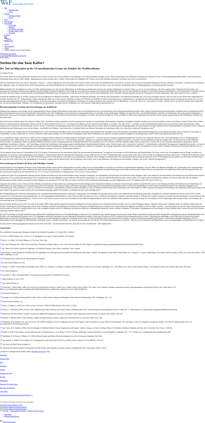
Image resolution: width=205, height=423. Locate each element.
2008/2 (6, 48)
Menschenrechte (20, 56)
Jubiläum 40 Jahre (6, 373)
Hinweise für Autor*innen (9, 384)
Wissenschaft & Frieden (18, 411)
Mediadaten (4, 381)
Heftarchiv (3, 355)
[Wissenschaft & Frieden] (17, 4)
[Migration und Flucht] (8, 54)
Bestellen (3, 366)
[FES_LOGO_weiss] (11, 405)
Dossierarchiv (4, 359)
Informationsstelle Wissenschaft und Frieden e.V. (16, 395)
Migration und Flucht (38, 351)
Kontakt (2, 377)
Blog (1, 362)
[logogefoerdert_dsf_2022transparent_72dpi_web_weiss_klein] (13, 407)
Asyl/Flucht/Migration (7, 56)
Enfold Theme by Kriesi (35, 411)
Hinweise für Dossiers (7, 388)
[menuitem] (104, 10)
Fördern (2, 370)
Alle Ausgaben (9, 46)
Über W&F (4, 391)
